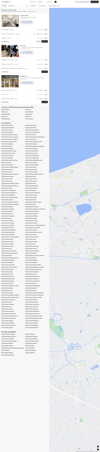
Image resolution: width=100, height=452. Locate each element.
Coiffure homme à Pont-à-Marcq (32, 281)
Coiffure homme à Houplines (7, 222)
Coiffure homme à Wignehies (31, 325)
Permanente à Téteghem (30, 350)
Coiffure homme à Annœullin (7, 127)
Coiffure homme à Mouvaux (7, 269)
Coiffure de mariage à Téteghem (8, 336)
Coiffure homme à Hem (6, 218)
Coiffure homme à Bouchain (7, 155)
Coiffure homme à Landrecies (7, 234)
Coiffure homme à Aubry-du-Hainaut (9, 134)
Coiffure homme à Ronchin (31, 288)
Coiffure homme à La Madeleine (8, 229)
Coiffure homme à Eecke (6, 188)
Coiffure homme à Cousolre (7, 176)
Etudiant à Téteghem (29, 345)
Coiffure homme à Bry (6, 162)
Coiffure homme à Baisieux (31, 143)
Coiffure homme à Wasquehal (31, 320)
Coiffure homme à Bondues (31, 153)
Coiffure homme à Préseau (7, 283)
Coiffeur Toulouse (29, 118)
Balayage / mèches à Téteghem (8, 334)
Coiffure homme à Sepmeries (31, 302)
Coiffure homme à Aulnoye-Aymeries (9, 139)
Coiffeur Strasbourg (5, 118)
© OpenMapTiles (84, 451)
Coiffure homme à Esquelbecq (8, 195)
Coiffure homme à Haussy (7, 213)
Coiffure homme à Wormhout (31, 327)
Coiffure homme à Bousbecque (32, 155)
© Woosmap (78, 451)
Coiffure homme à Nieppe (7, 271)
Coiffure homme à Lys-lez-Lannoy (8, 250)
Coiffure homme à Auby (30, 134)
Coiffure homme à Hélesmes (31, 215)
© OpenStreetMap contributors (94, 451)
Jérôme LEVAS (24, 15)
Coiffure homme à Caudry (7, 169)
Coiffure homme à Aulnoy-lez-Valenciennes (35, 136)
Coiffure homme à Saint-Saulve (8, 299)
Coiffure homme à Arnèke (7, 132)
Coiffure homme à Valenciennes (32, 311)
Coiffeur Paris (28, 116)
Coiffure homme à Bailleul (7, 143)
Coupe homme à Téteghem (7, 345)
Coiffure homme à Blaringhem (31, 150)
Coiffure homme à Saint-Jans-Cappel (33, 297)
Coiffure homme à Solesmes (31, 306)
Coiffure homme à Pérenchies (7, 278)
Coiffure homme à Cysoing (31, 178)
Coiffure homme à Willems (7, 327)
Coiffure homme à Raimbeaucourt (32, 285)
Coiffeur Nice (4, 116)
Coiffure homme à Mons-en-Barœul (33, 264)
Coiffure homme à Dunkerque (31, 185)
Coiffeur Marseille (29, 111)
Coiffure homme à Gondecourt (32, 206)
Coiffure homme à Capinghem (32, 164)
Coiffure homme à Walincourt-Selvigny (33, 315)
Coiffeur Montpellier (5, 114)
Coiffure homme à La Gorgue (7, 227)
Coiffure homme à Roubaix (7, 292)
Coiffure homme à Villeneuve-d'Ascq (9, 315)
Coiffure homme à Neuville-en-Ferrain (33, 269)
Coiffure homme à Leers (30, 239)
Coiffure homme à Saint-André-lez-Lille (10, 297)
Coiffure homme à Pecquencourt (32, 276)
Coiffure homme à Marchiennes (32, 250)
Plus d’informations (5, 41)
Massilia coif (23, 76)
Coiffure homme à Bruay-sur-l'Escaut (9, 160)
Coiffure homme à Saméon (31, 299)
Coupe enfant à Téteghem (7, 343)
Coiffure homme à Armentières (32, 129)
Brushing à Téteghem (30, 334)
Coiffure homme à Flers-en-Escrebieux (10, 202)
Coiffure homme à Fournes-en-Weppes (10, 204)
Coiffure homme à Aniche (31, 125)
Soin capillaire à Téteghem (7, 352)
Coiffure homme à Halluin (7, 211)
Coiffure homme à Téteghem (7, 338)
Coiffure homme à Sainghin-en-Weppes (10, 295)
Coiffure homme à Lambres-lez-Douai (33, 232)
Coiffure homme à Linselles (7, 246)
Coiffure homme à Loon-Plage (32, 246)
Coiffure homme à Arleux (6, 129)
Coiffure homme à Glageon (7, 206)
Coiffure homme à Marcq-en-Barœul (9, 253)
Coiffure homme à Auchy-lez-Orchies (9, 136)
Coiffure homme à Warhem (7, 320)
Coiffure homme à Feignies (7, 199)
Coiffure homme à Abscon (7, 125)
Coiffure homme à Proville (31, 283)
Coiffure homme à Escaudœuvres (32, 192)
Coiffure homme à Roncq (6, 290)
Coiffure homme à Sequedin (7, 304)
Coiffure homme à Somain (7, 308)
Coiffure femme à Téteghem (31, 336)
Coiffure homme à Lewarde (31, 241)
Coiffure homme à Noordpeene (32, 271)
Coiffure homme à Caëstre (31, 162)
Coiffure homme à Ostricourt (7, 276)
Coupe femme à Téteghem (31, 343)
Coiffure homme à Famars (31, 197)
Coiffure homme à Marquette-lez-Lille (9, 257)
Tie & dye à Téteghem (30, 352)
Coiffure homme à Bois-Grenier (8, 153)
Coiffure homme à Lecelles (7, 239)
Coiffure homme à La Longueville (32, 227)
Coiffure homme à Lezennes (7, 243)
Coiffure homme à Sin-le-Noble (32, 304)
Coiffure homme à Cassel (30, 167)
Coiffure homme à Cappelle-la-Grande (9, 167)
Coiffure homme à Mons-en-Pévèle (9, 267)
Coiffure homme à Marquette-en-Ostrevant (34, 255)
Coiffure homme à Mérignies (31, 260)
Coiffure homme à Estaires (31, 195)
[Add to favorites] (17, 16)
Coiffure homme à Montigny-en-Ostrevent (34, 267)
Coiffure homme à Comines (31, 171)
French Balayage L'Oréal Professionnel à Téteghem (12, 348)
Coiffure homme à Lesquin (7, 241)
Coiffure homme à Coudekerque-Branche (34, 174)
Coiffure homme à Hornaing (31, 220)
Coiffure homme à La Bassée (7, 225)
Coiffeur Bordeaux (5, 109)
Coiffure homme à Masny (30, 257)
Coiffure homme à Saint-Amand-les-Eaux (34, 295)
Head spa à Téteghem (30, 348)
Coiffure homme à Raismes (7, 288)
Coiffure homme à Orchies (31, 274)
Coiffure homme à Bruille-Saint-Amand (33, 160)
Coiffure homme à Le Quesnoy (32, 236)
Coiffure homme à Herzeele (7, 220)
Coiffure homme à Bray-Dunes (32, 157)
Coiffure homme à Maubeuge (7, 260)
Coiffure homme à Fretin (30, 204)
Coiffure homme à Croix (30, 176)
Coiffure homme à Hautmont (31, 213)
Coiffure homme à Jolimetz (31, 222)
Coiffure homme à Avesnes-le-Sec (8, 141)
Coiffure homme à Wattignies (7, 322)
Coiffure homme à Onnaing (7, 274)
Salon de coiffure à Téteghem (7, 355)
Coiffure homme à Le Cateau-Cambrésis (10, 236)
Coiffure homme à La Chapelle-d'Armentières (35, 225)
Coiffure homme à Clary (6, 171)
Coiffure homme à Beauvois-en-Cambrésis (34, 146)
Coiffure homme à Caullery (31, 169)
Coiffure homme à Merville (7, 262)
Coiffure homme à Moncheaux (8, 264)
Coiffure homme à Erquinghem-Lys (9, 192)
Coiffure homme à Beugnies (31, 148)
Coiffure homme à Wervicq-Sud (8, 325)
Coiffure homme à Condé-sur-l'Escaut (9, 174)
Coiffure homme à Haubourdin (32, 211)
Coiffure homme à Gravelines (7, 209)
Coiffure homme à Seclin (6, 302)
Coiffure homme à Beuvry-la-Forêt (8, 150)
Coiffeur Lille (28, 109)
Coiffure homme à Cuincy (7, 178)
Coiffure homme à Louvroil (31, 248)
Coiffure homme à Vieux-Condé (32, 313)
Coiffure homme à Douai (30, 183)
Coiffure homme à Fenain (30, 199)
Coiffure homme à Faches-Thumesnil (9, 197)
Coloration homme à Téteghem (32, 341)
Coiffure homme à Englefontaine (8, 190)
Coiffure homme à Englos (31, 190)
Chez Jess (23, 46)
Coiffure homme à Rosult (30, 290)
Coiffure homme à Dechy (6, 181)
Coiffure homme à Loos (6, 248)
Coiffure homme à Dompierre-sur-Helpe (10, 183)
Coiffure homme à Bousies (7, 157)
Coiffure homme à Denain (31, 181)
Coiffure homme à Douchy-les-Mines (9, 185)
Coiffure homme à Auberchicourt (32, 132)
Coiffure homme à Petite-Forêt (32, 278)
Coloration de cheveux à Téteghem (9, 341)
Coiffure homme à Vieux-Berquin (8, 313)
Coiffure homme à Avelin (30, 139)
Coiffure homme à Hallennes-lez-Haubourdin (35, 209)
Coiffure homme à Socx (6, 306)
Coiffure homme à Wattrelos (31, 322)
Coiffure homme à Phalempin (7, 281)
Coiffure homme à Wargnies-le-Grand (33, 318)
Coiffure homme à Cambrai (7, 164)
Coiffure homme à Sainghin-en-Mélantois (34, 292)
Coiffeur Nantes (28, 114)
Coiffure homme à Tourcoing (7, 311)
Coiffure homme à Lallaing (31, 229)
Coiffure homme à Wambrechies (8, 318)
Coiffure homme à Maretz (31, 253)
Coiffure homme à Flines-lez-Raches (33, 202)
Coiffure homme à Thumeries (31, 308)
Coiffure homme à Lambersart (8, 232)
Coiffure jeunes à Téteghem (31, 338)
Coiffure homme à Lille (30, 243)
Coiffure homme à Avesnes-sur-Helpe (33, 141)
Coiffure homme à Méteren (31, 262)
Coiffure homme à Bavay (6, 146)
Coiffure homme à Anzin (30, 127)
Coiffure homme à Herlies (31, 218)
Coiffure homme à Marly (6, 255)
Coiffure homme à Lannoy (31, 234)
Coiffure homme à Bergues (7, 148)
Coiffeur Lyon (4, 111)
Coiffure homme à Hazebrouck (8, 215)
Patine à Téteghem (5, 350)
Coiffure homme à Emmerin (31, 188)
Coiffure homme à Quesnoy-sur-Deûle (9, 285)
